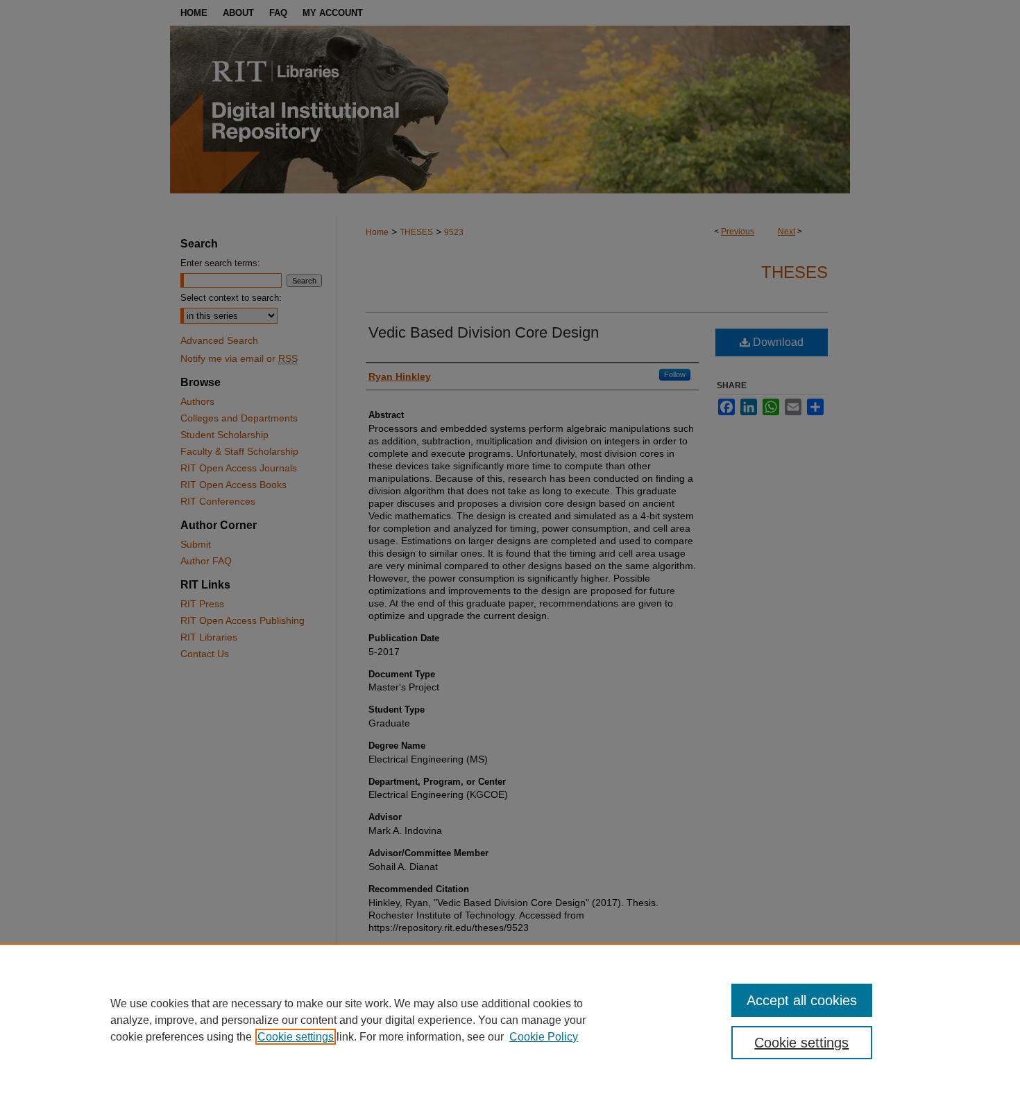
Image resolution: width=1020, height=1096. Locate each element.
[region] (510, 1019)
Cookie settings (295, 1037)
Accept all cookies (802, 1000)
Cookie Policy (543, 1037)
